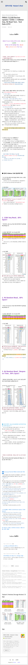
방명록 (17, 660)
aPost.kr (14, 662)
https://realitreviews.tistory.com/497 (16, 482)
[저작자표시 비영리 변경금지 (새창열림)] (17, 566)
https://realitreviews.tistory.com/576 (13, 517)
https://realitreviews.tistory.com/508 (13, 491)
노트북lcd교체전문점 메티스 (10, 546)
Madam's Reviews (6, 570)
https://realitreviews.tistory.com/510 (13, 500)
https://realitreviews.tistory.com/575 (13, 514)
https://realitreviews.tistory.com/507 (13, 487)
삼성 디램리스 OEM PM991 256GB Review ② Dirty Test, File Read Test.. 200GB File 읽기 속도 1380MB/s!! (12, 587)
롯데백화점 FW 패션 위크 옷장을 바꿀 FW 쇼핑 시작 (13, 555)
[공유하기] (6, 566)
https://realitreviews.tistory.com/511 (13, 505)
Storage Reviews (14, 570)
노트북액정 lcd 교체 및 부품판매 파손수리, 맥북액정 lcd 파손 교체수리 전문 (13, 548)
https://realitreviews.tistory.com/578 (13, 524)
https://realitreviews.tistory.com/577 (13, 521)
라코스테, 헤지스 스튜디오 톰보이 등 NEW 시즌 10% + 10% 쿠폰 (13, 558)
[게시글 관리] (8, 566)
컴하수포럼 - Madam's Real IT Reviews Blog (14, 6)
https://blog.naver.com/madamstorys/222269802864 (14, 481)
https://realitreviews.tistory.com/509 (13, 496)
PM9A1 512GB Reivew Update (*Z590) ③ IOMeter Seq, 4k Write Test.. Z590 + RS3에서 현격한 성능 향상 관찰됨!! (12, 577)
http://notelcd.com (7, 543)
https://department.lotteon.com (10, 553)
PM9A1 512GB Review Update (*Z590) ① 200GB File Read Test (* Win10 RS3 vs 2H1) (12, 580)
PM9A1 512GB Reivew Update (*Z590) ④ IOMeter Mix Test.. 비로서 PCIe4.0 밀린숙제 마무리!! (12, 573)
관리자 (19, 662)
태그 (13, 660)
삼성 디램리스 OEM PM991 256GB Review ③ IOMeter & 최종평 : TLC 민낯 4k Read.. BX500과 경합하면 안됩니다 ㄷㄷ (12, 583)
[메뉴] (1, 1)
